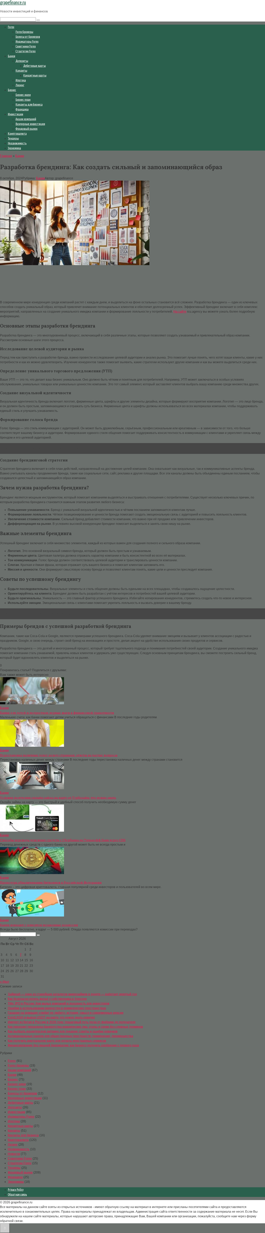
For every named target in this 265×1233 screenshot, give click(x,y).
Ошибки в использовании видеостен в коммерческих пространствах (57, 1008)
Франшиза (22, 109)
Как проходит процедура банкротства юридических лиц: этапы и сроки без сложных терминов (75, 1026)
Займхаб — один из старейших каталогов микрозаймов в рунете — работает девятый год (72, 994)
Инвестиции (15, 114)
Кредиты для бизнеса (29, 104)
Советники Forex (26, 46)
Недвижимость (17, 143)
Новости (14, 1153)
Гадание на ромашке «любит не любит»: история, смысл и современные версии (65, 1012)
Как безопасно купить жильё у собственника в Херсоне (47, 998)
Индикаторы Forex (27, 41)
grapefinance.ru (13, 2)
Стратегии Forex (26, 51)
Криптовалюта (17, 133)
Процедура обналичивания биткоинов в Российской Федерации (51, 882)
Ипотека (21, 80)
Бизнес (12, 90)
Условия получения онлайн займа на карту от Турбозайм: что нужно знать (58, 797)
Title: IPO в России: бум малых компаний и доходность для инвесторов (58, 1003)
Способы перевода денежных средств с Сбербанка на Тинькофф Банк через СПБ (63, 840)
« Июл (4, 981)
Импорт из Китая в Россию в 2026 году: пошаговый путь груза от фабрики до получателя (71, 1022)
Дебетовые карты (34, 65)
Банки (11, 56)
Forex (11, 27)
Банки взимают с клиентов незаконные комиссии (39, 925)
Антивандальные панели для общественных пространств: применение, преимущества (70, 1036)
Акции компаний (26, 119)
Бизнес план (23, 99)
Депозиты (22, 61)
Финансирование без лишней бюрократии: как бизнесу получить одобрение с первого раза (73, 1045)
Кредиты (21, 70)
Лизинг (20, 85)
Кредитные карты (34, 75)
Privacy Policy (15, 1189)
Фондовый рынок (26, 128)
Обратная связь (17, 1194)
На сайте (179, 311)
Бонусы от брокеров (28, 36)
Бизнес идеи (23, 95)
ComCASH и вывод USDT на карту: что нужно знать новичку (51, 1017)
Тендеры (13, 138)
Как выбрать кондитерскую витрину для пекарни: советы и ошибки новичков (63, 1031)
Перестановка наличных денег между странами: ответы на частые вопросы (58, 755)
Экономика (14, 148)
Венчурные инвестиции (30, 124)
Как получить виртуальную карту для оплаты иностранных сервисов (57, 1040)
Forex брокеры (24, 32)
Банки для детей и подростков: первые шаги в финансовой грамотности (57, 713)
